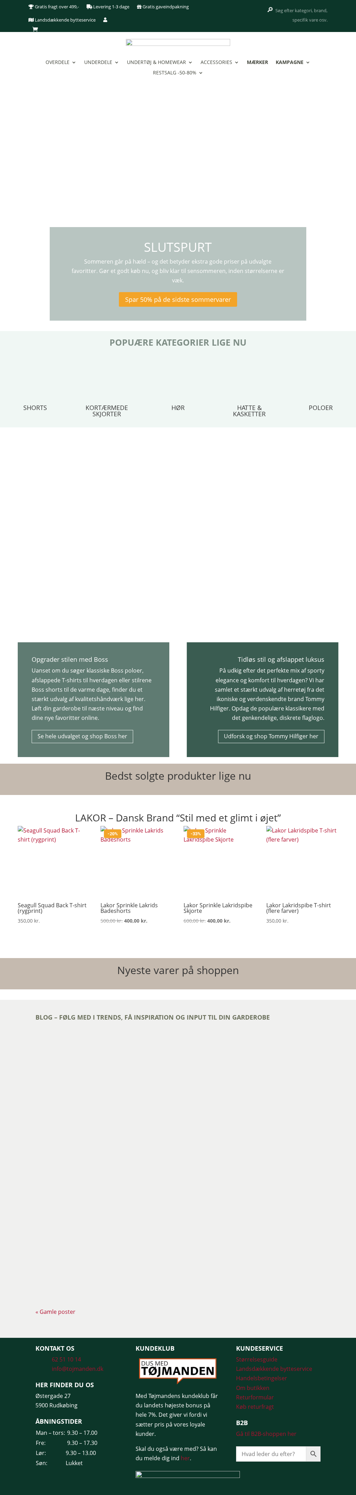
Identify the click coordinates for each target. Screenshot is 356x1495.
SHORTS (35, 407)
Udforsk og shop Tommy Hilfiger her (271, 736)
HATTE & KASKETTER (249, 410)
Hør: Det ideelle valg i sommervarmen (99, 1238)
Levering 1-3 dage (110, 6)
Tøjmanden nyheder (92, 1157)
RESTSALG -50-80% (174, 73)
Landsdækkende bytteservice (65, 20)
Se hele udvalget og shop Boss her (82, 736)
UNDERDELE (98, 62)
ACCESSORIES (216, 62)
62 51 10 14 (66, 1359)
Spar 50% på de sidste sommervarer (178, 299)
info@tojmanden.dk (77, 1369)
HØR (178, 407)
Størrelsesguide (256, 1359)
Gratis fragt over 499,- (56, 6)
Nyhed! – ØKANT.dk (71, 1052)
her (185, 1458)
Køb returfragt (255, 1406)
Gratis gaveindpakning (165, 6)
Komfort (133, 1250)
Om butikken (252, 1388)
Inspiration (112, 1064)
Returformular (255, 1397)
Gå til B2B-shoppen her (266, 1434)
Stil (146, 1250)
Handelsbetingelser (261, 1378)
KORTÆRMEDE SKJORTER (107, 410)
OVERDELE (58, 62)
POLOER (321, 407)
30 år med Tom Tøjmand (78, 1145)
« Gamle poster (55, 1312)
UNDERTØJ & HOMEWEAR (156, 62)
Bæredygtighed (85, 1064)
